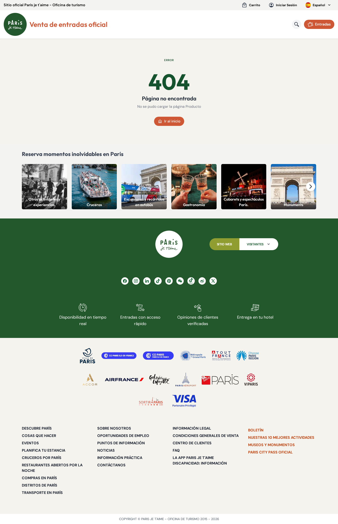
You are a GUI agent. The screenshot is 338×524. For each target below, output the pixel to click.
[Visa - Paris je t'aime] (184, 401)
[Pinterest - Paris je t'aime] (169, 281)
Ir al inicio (172, 121)
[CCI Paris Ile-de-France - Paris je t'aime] (119, 355)
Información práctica (119, 457)
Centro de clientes (192, 443)
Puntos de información (121, 443)
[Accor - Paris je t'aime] (89, 379)
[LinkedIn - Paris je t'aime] (147, 281)
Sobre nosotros (114, 428)
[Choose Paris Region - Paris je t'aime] (247, 356)
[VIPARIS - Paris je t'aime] (251, 379)
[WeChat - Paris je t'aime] (180, 281)
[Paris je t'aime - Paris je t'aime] (169, 244)
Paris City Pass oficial (270, 452)
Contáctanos (111, 465)
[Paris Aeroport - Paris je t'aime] (185, 379)
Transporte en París (42, 492)
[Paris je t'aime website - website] (15, 24)
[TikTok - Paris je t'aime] (158, 281)
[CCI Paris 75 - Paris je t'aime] (158, 355)
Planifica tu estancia (43, 450)
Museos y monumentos (271, 444)
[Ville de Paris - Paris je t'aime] (88, 356)
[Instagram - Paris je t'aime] (136, 281)
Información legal (192, 428)
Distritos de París (39, 485)
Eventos (30, 443)
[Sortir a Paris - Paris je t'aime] (150, 401)
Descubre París (37, 428)
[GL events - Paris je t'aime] (220, 379)
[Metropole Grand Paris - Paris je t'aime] (193, 356)
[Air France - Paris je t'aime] (124, 379)
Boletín (256, 430)
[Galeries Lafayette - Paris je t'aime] (159, 379)
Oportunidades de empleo (123, 435)
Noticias (106, 450)
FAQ (176, 450)
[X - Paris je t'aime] (213, 281)
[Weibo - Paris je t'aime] (202, 281)
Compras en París (39, 478)
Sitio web (224, 244)
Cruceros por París (41, 457)
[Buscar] (296, 24)
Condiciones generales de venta (206, 435)
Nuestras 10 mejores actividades (281, 437)
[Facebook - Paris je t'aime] (125, 281)
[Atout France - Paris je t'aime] (221, 356)
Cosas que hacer (39, 435)
